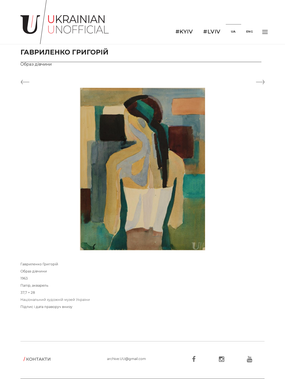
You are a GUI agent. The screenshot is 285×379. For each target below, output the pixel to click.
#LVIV (212, 31)
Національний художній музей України (55, 300)
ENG (249, 31)
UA (233, 31)
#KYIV (184, 31)
